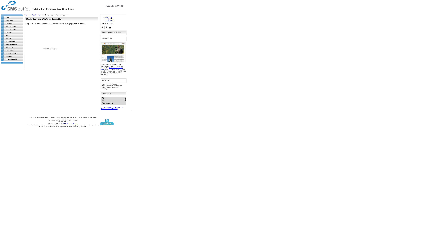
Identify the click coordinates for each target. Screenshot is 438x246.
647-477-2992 (115, 6)
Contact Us (109, 19)
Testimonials (110, 20)
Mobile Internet (37, 15)
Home (27, 15)
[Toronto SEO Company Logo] (15, 9)
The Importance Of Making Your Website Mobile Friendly (112, 108)
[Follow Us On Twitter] (107, 127)
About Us (108, 17)
